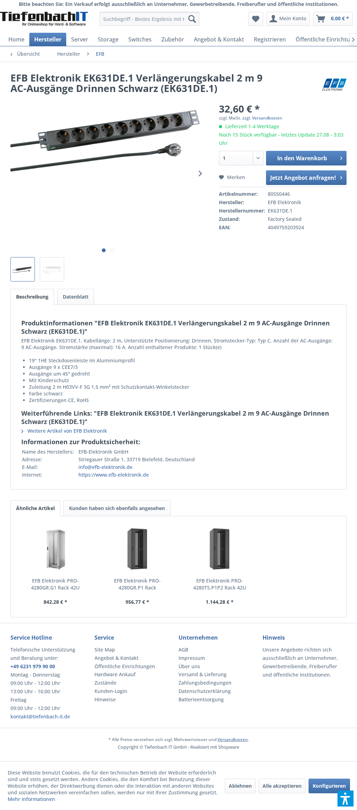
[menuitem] (150, 19)
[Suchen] (192, 19)
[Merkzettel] (255, 19)
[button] (345, 798)
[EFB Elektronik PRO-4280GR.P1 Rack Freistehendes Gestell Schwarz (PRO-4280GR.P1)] (138, 549)
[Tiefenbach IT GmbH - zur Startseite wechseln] (44, 20)
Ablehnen (240, 785)
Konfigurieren (329, 785)
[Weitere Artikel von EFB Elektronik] (334, 84)
